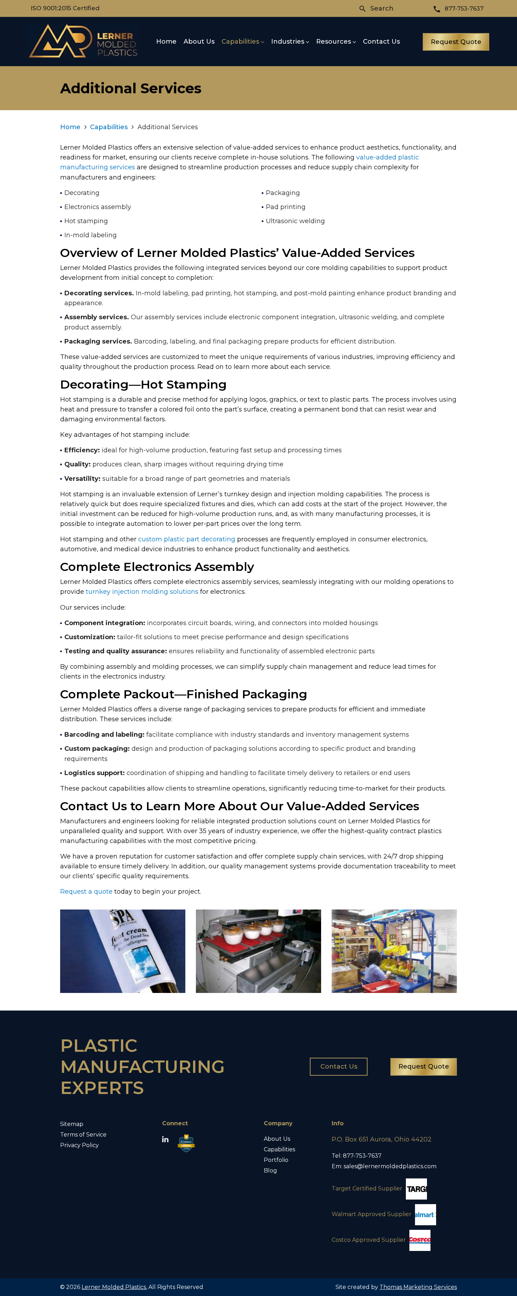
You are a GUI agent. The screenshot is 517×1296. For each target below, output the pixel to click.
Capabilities (240, 41)
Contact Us (381, 41)
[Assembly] (394, 951)
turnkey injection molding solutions (142, 592)
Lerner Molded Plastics (114, 1287)
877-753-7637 (362, 1155)
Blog (270, 1170)
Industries (287, 41)
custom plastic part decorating (186, 539)
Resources (333, 41)
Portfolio (276, 1160)
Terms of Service (83, 1134)
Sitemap (71, 1124)
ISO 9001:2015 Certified (65, 8)
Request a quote (86, 891)
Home (166, 41)
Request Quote (456, 42)
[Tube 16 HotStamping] (122, 951)
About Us (199, 41)
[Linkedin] (165, 1140)
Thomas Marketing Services (418, 1287)
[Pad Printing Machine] (258, 951)
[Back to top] (493, 1272)
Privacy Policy (79, 1145)
